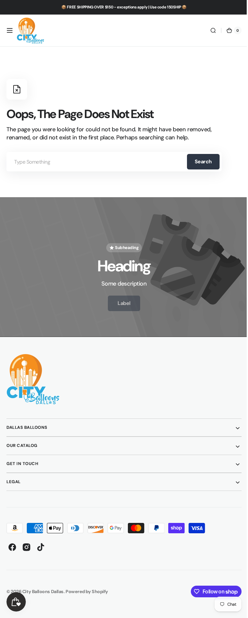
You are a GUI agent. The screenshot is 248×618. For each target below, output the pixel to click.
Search (203, 161)
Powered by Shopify (87, 588)
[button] (10, 30)
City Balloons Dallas (43, 588)
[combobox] (114, 161)
